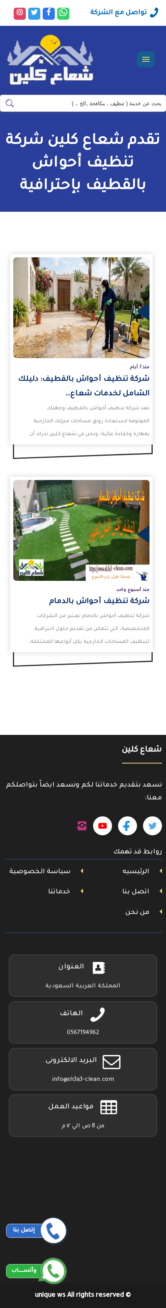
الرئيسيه (135, 872)
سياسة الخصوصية (40, 872)
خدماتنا (59, 892)
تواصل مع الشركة (118, 13)
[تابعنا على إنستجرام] (82, 826)
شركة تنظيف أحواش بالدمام (99, 602)
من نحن (137, 912)
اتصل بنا (135, 892)
